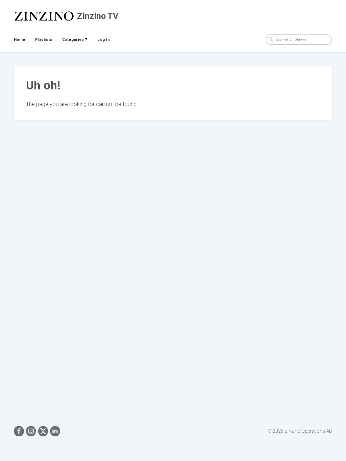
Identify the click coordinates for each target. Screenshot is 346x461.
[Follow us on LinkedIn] (55, 431)
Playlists (43, 39)
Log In (103, 39)
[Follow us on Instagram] (31, 431)
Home (19, 39)
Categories (74, 39)
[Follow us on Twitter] (43, 431)
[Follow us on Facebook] (19, 431)
